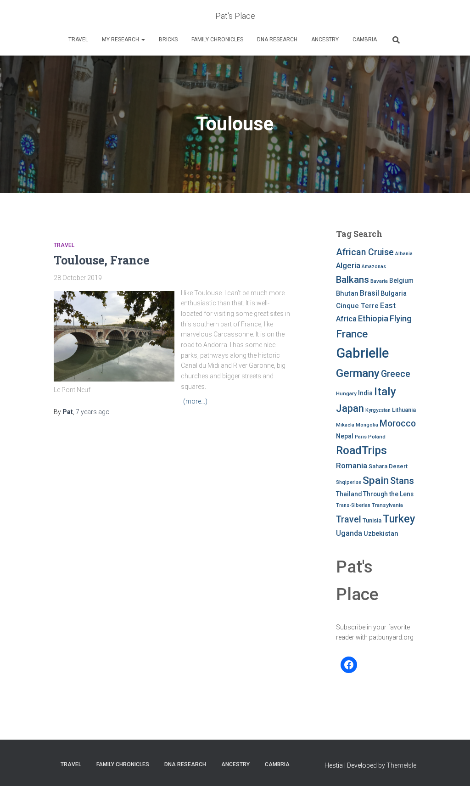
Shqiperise (348, 482)
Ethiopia (373, 318)
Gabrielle (362, 353)
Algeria (348, 265)
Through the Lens (388, 494)
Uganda (349, 533)
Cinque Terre (357, 306)
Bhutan (347, 293)
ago (93, 411)
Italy (385, 391)
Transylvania (387, 505)
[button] (142, 39)
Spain (376, 480)
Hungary (346, 393)
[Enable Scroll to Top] (452, 767)
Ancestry (325, 39)
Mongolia (367, 425)
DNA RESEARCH (277, 39)
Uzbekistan (381, 533)
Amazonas (374, 266)
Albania (404, 254)
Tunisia (372, 520)
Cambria (364, 39)
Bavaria (379, 281)
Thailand (349, 494)
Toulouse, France (101, 260)
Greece (395, 374)
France (352, 334)
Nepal (344, 436)
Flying (401, 319)
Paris (361, 437)
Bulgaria (393, 293)
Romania (351, 465)
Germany (358, 373)
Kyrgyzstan (378, 410)
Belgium (401, 280)
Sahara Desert (388, 466)
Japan (350, 408)
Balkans (352, 279)
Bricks (168, 39)
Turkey (399, 518)
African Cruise (365, 252)
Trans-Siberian (353, 505)
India (365, 393)
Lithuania (404, 409)
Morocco (398, 423)
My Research (121, 39)
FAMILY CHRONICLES (217, 39)
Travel (78, 39)
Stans (402, 481)
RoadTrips (361, 450)
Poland (377, 436)
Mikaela (345, 425)
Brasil (369, 293)
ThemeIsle (401, 765)
